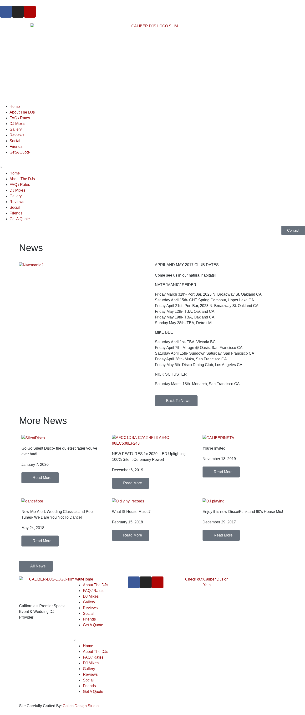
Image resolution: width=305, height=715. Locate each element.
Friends (16, 146)
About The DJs (22, 112)
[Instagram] (18, 12)
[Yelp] (30, 12)
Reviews (17, 135)
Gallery (16, 129)
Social (15, 141)
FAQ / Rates (20, 118)
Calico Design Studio (81, 706)
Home (15, 106)
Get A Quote (20, 152)
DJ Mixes (17, 124)
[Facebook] (6, 12)
